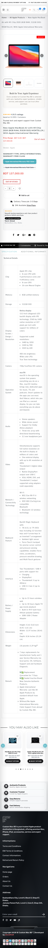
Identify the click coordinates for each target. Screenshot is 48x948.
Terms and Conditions (12, 846)
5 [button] (25, 768)
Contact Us (7, 886)
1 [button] (22, 225)
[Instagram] (7, 920)
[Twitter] (11, 920)
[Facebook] (3, 920)
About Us (6, 881)
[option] (24, 217)
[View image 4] (39, 83)
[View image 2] (18, 83)
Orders (5, 877)
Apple (12, 148)
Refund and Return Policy (13, 860)
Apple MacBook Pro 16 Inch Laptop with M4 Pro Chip (35, 752)
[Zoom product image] (24, 55)
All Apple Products (17, 18)
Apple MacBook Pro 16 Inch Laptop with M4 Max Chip (13, 752)
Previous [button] (3, 746)
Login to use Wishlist (19, 188)
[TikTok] (19, 920)
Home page (7, 872)
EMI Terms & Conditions (12, 851)
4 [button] (22, 768)
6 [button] (27, 768)
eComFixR (9, 935)
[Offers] (30, 10)
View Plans (31, 205)
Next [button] (45, 746)
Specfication (9, 252)
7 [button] (29, 768)
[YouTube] (15, 920)
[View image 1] (8, 83)
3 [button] (25, 225)
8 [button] (32, 768)
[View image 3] (29, 83)
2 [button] (18, 768)
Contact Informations (12, 855)
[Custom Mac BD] (6, 819)
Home (4, 18)
